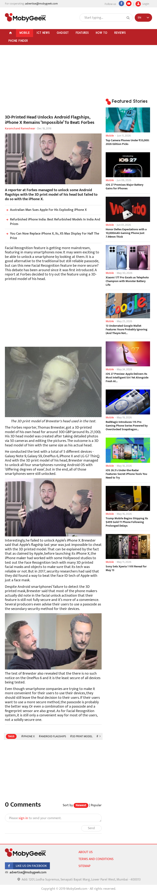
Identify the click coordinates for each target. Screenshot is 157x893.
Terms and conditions (95, 859)
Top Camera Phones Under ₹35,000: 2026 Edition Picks (127, 142)
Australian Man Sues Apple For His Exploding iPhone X (48, 210)
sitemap (84, 866)
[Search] (128, 18)
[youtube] (128, 3)
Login (145, 3)
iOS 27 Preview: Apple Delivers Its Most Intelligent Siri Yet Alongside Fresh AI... (127, 377)
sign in (23, 818)
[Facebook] (121, 3)
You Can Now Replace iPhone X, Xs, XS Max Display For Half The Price (54, 236)
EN (139, 17)
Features (82, 32)
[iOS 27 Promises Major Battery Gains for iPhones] (128, 164)
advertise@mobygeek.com (41, 3)
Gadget (63, 32)
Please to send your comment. (35, 818)
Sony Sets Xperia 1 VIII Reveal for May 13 (126, 568)
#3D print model (81, 736)
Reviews (120, 32)
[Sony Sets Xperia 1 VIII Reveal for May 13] (128, 546)
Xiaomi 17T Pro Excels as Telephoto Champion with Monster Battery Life (127, 281)
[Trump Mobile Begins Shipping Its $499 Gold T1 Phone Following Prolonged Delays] (128, 498)
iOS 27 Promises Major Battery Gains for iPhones (124, 186)
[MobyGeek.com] (25, 17)
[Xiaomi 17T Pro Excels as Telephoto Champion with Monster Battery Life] (128, 257)
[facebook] (27, 868)
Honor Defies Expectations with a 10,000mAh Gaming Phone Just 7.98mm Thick (126, 233)
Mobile (24, 32)
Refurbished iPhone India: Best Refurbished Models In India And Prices (55, 222)
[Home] (10, 33)
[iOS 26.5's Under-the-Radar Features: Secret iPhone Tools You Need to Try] (128, 450)
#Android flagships (52, 736)
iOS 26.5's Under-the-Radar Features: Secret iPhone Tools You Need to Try (126, 474)
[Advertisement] (53, 82)
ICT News (43, 32)
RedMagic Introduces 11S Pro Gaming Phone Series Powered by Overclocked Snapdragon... (127, 425)
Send (91, 828)
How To (101, 32)
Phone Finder (18, 40)
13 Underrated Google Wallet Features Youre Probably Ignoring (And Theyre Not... (126, 329)
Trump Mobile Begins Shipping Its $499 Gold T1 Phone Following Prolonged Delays (127, 522)
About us (85, 852)
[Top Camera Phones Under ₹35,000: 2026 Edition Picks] (128, 119)
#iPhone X (28, 736)
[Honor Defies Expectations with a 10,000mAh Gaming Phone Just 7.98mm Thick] (128, 209)
